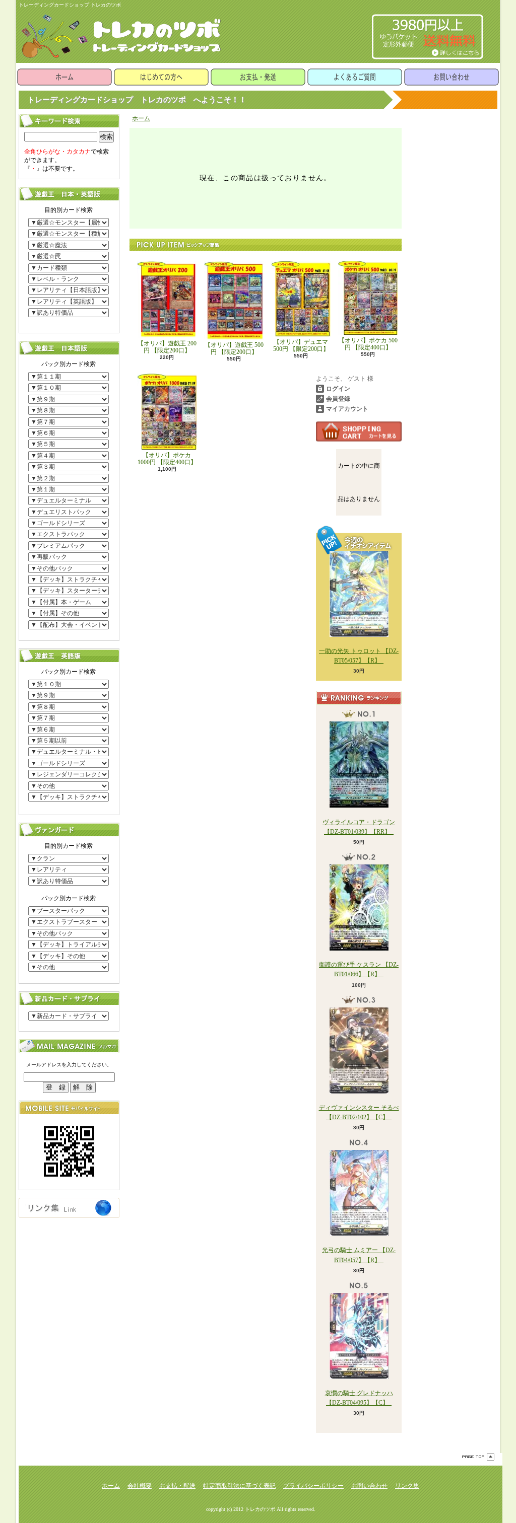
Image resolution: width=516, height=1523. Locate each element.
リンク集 (407, 1485)
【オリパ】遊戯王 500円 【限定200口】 (234, 348)
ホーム (64, 77)
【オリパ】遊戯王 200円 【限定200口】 (167, 347)
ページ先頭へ (478, 1457)
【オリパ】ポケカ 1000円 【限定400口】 (167, 459)
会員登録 (338, 398)
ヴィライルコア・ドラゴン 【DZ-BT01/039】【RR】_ (358, 827)
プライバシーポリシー (313, 1485)
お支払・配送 (177, 1485)
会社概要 (139, 1485)
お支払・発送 (258, 77)
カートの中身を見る (359, 431)
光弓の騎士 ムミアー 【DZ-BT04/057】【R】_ (359, 1255)
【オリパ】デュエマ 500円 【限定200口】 (301, 345)
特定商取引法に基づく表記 (239, 1485)
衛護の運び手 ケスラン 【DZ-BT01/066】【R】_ (359, 969)
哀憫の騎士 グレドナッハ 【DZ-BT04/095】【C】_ (359, 1398)
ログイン (338, 388)
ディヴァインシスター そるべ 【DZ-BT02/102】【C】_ (359, 1112)
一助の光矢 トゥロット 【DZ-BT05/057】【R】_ (359, 655)
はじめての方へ (161, 77)
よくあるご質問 (355, 77)
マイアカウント (347, 408)
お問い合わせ (451, 77)
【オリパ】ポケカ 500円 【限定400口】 (368, 344)
